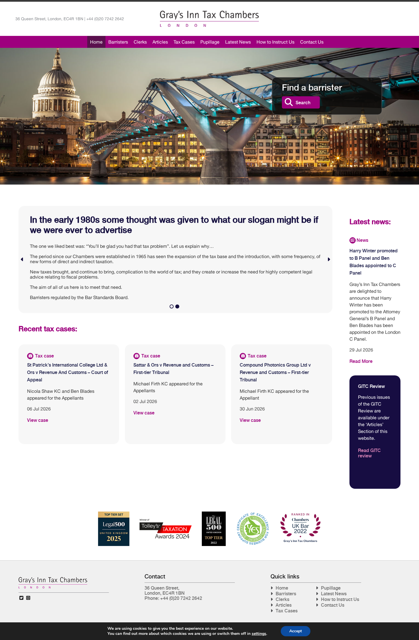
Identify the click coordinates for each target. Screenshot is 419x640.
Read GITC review (369, 453)
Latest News (238, 41)
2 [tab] (178, 307)
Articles (160, 41)
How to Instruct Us (275, 41)
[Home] (209, 19)
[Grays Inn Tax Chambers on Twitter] (21, 598)
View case (37, 420)
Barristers (118, 41)
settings (259, 633)
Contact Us (312, 41)
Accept (295, 631)
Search (303, 102)
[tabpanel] (175, 259)
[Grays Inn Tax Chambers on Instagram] (28, 598)
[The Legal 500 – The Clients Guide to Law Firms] (214, 514)
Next (328, 259)
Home (96, 41)
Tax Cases (184, 41)
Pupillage (209, 41)
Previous (22, 259)
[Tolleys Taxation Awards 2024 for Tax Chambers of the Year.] (165, 514)
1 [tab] (172, 307)
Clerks (140, 41)
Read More (361, 361)
